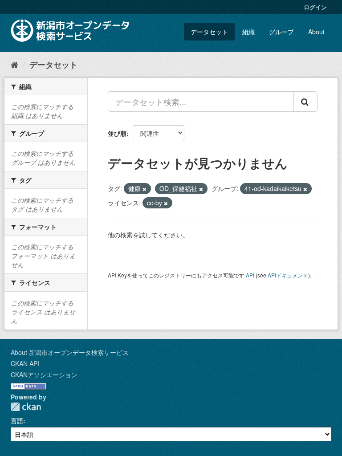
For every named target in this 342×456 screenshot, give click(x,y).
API (250, 275)
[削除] (144, 188)
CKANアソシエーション (44, 374)
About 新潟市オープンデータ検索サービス (70, 352)
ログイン (315, 7)
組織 (248, 31)
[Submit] (305, 101)
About (316, 31)
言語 (17, 420)
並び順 (117, 133)
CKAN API (25, 363)
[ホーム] (14, 64)
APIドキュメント (288, 275)
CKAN (26, 406)
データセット (209, 31)
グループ (281, 31)
